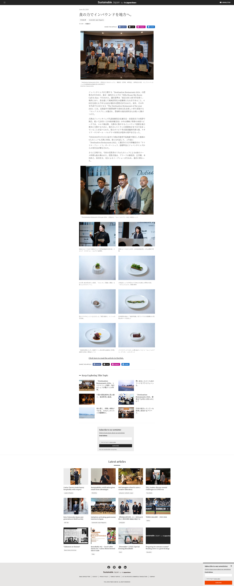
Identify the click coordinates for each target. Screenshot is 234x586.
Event (120, 552)
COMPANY (152, 576)
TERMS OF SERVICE (115, 576)
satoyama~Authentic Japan (126, 493)
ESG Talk (66, 522)
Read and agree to (108, 442)
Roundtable (149, 493)
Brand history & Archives (70, 550)
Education (149, 552)
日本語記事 (83, 20)
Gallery (148, 520)
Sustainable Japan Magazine (96, 20)
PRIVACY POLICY (104, 576)
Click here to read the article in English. (106, 358)
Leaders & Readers (68, 493)
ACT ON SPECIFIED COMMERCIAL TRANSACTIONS (134, 576)
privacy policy (113, 442)
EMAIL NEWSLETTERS (84, 576)
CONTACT (94, 576)
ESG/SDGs (94, 493)
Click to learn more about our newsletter (112, 433)
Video (93, 554)
